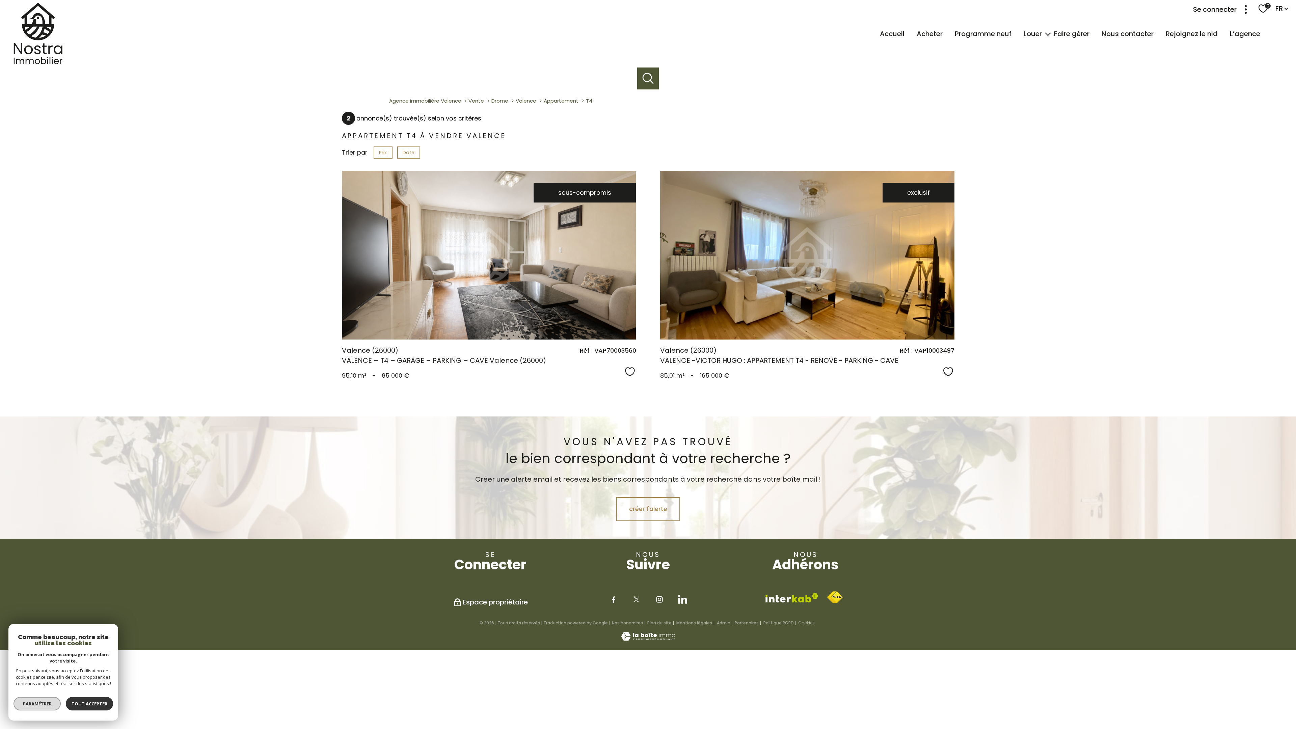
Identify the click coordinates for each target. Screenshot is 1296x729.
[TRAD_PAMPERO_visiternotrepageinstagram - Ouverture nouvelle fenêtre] (659, 599)
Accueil (892, 33)
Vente (476, 100)
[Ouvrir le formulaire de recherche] (648, 78)
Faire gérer (1071, 33)
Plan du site (659, 623)
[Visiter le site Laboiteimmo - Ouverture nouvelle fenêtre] (648, 638)
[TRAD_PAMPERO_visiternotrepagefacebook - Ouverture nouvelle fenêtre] (613, 599)
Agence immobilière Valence (425, 100)
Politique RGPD (778, 623)
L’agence (1245, 33)
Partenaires (747, 623)
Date (408, 152)
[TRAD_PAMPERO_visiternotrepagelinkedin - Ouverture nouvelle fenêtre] (682, 599)
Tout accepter (89, 704)
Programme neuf (983, 33)
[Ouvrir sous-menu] (1048, 33)
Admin (723, 623)
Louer (1033, 33)
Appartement (561, 100)
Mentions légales (694, 623)
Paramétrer (37, 704)
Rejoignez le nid (1192, 33)
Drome (499, 100)
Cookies (806, 623)
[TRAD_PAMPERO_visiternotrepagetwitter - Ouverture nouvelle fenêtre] (636, 599)
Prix (383, 152)
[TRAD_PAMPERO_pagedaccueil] (34, 62)
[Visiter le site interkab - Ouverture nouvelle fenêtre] (791, 597)
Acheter (930, 33)
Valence (526, 100)
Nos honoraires (627, 623)
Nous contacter (1128, 33)
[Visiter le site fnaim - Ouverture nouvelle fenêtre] (834, 597)
